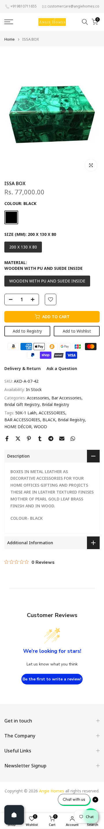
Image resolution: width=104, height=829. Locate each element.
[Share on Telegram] (50, 438)
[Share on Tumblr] (39, 438)
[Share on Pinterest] (28, 438)
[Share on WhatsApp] (72, 438)
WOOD (40, 426)
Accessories (38, 398)
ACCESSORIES (52, 413)
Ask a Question (62, 368)
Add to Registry (27, 331)
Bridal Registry (55, 404)
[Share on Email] (61, 438)
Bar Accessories (66, 398)
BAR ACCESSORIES (22, 419)
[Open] (14, 815)
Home (9, 39)
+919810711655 (23, 6)
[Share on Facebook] (7, 438)
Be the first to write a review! (52, 679)
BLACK (48, 419)
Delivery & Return (22, 368)
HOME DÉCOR (17, 426)
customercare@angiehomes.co (73, 6)
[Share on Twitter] (18, 438)
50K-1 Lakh (25, 413)
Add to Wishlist (77, 331)
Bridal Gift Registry (22, 404)
